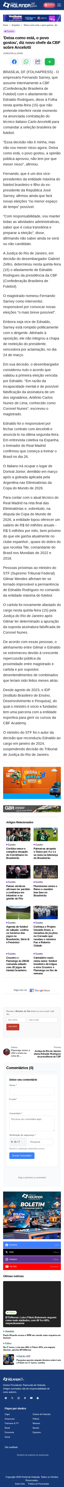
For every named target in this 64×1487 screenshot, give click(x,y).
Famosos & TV (11, 1423)
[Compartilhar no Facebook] (14, 61)
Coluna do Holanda (41, 1414)
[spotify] (37, 1398)
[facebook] (6, 1398)
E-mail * (13, 1099)
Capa (7, 1414)
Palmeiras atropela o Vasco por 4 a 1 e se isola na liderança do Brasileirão (46, 853)
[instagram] (18, 1398)
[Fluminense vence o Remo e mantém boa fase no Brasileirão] (46, 872)
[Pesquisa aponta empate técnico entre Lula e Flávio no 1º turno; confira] (8, 1359)
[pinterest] (25, 1398)
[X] (12, 1398)
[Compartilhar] (38, 61)
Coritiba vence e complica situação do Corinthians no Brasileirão (17, 853)
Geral (7, 1437)
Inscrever (13, 1026)
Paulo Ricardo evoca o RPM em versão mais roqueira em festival (31, 1336)
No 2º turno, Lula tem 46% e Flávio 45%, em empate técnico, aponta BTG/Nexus (29, 1348)
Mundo (36, 1428)
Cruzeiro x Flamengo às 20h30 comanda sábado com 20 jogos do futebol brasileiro (17, 964)
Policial (36, 1419)
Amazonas (10, 1419)
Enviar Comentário (21, 1155)
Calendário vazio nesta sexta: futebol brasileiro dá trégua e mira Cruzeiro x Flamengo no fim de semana (45, 965)
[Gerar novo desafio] (23, 1142)
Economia (9, 1432)
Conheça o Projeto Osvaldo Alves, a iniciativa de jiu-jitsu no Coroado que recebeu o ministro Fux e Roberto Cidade (45, 936)
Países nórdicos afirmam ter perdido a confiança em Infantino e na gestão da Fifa (18, 892)
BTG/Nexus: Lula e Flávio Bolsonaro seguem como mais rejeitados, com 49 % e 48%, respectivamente (30, 1320)
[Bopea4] (20, 5)
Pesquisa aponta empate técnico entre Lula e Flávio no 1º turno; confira (38, 1361)
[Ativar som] (57, 795)
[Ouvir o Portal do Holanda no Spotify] (50, 61)
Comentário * (15, 1113)
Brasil (7, 1428)
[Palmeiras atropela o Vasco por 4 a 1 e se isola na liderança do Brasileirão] (46, 834)
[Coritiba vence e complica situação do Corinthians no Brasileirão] (18, 834)
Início (5, 25)
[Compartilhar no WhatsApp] (26, 61)
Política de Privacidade (38, 1484)
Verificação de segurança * (22, 1135)
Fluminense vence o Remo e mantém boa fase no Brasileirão (45, 891)
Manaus (36, 1423)
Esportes (16, 25)
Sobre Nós (20, 1484)
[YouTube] (31, 1398)
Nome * (13, 1085)
